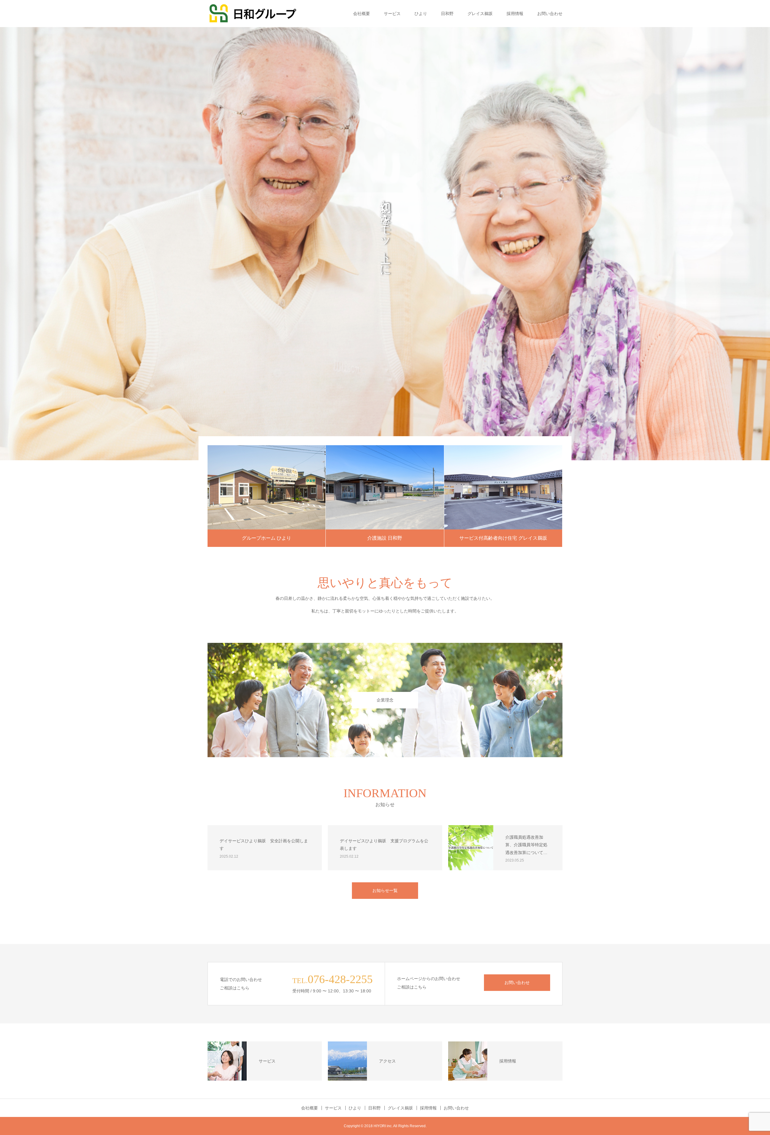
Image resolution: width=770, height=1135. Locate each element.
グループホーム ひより (266, 538)
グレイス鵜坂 (480, 13)
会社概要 (361, 13)
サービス (392, 13)
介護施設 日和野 (384, 538)
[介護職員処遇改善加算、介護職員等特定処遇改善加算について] (470, 847)
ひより (420, 13)
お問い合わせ (549, 13)
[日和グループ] (253, 13)
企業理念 (385, 700)
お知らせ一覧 (385, 890)
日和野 (447, 13)
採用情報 (515, 13)
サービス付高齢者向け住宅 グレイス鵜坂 (503, 538)
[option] (385, 243)
